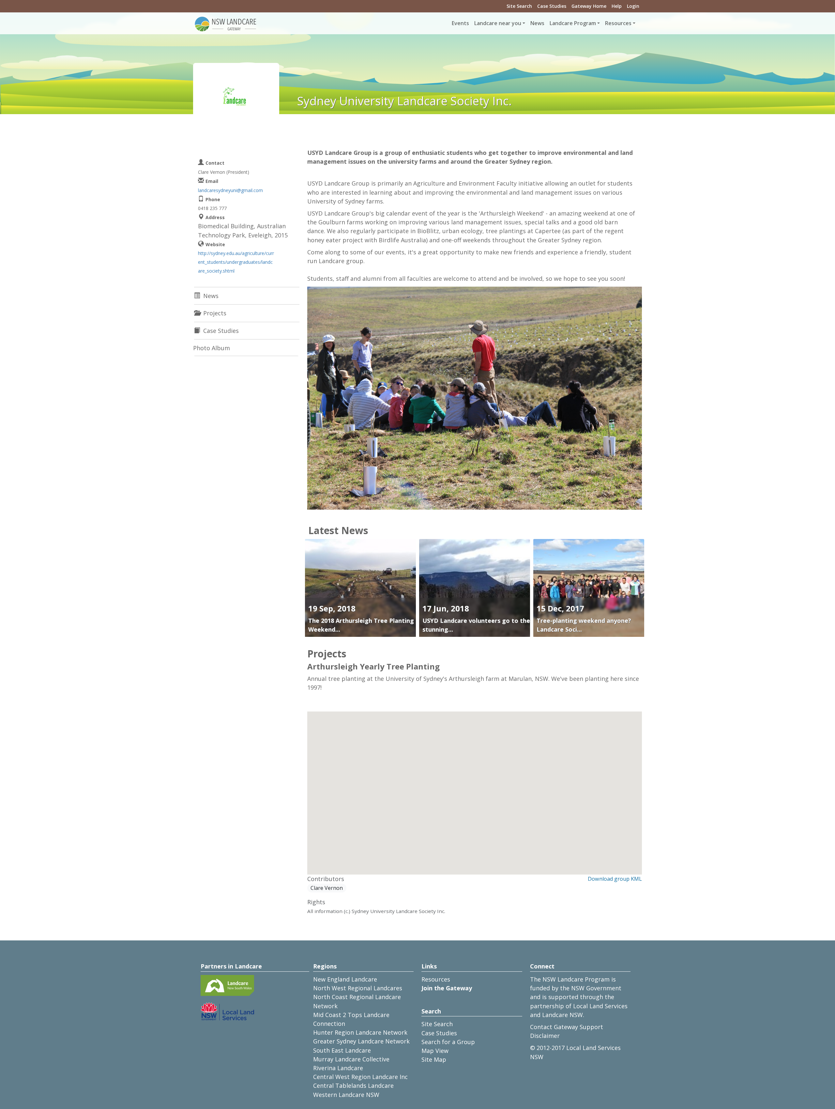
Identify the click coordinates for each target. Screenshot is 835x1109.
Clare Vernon (327, 888)
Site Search (519, 6)
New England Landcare (345, 979)
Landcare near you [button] (497, 23)
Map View (434, 1051)
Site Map (433, 1059)
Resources (435, 979)
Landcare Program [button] (573, 23)
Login (633, 6)
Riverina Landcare (338, 1068)
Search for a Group (448, 1042)
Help (617, 6)
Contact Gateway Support (566, 1027)
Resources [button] (618, 23)
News (537, 23)
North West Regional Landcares (357, 988)
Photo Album (211, 348)
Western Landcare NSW (346, 1095)
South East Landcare (342, 1050)
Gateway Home (588, 6)
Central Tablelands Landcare (353, 1085)
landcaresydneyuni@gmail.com (230, 190)
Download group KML (615, 878)
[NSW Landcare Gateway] (225, 23)
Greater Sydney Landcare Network (361, 1041)
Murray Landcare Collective (351, 1059)
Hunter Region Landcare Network (360, 1032)
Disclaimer (545, 1036)
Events (460, 23)
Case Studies (551, 6)
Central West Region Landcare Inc (360, 1077)
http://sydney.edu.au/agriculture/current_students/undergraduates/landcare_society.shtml (236, 262)
